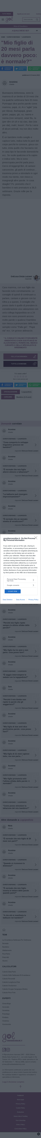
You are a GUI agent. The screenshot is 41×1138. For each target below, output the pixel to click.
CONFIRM (12, 591)
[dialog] (20, 569)
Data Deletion (8, 599)
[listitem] (20, 580)
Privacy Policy (33, 599)
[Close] (36, 538)
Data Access (20, 599)
